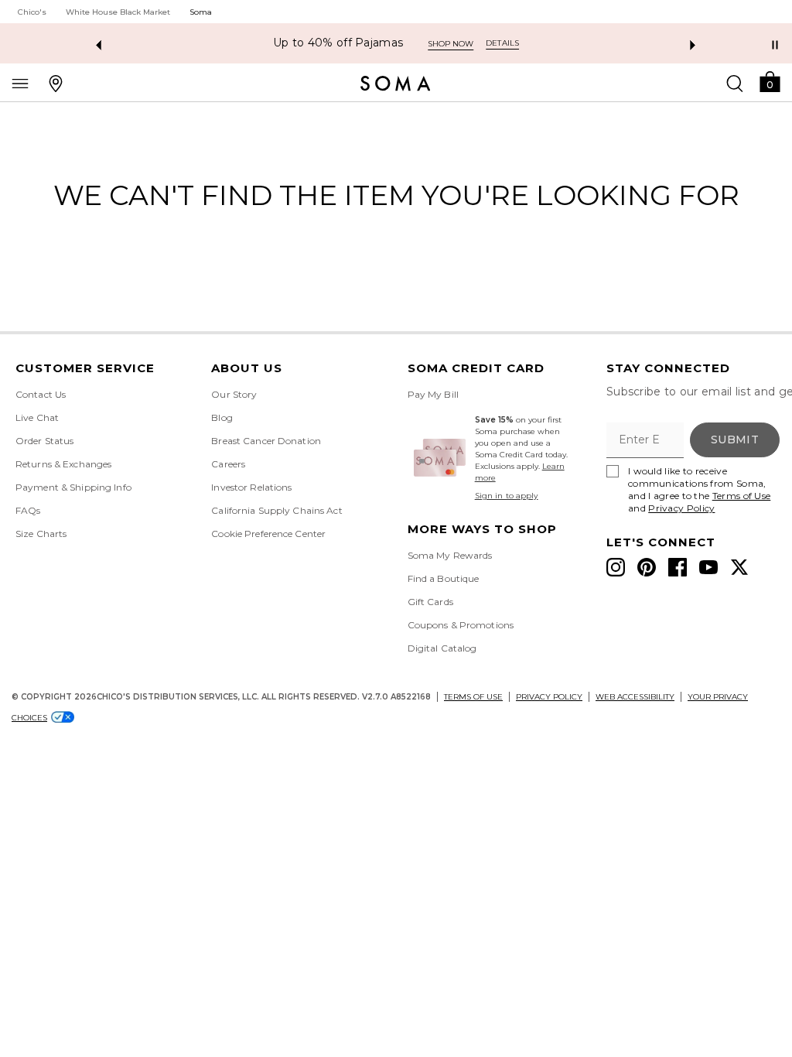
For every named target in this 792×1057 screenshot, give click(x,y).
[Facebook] (677, 567)
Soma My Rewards (450, 555)
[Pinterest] (646, 567)
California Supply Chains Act (276, 510)
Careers (228, 464)
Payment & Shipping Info (73, 487)
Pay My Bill (433, 394)
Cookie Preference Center (268, 533)
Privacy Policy (681, 508)
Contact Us (40, 394)
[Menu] (20, 82)
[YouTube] (708, 567)
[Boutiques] (55, 83)
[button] (769, 81)
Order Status (44, 440)
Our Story (234, 394)
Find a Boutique (444, 578)
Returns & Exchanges (63, 464)
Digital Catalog (442, 648)
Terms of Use (741, 495)
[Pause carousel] (775, 45)
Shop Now (498, 44)
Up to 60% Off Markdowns (376, 43)
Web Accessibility (635, 697)
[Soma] (395, 83)
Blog (221, 417)
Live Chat (37, 417)
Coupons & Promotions (461, 625)
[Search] (734, 83)
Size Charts (41, 533)
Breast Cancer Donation (266, 440)
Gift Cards (430, 601)
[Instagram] (615, 567)
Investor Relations (251, 487)
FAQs (27, 510)
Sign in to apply (506, 496)
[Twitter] (739, 567)
